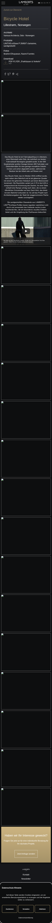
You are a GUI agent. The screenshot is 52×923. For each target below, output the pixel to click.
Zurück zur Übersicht (12, 10)
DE (39, 3)
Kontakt (26, 875)
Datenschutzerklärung (26, 918)
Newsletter (26, 879)
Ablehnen (42, 909)
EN (42, 3)
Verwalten (26, 909)
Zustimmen (10, 909)
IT (49, 3)
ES (45, 3)
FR (47, 3)
